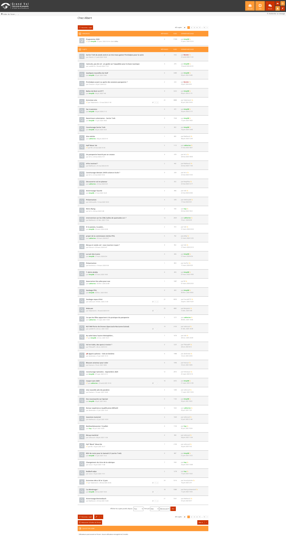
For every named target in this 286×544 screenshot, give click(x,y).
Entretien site (91, 100)
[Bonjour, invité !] (277, 8)
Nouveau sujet (86, 27)
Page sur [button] (184, 27)
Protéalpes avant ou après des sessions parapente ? (107, 82)
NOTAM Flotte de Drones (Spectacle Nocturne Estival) (107, 326)
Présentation (91, 200)
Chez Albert (85, 18)
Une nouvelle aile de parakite (97, 390)
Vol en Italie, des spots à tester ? (99, 345)
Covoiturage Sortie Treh (95, 127)
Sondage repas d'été (94, 299)
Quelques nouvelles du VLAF (97, 73)
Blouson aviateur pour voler (97, 363)
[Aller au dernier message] (189, 39)
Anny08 (93, 41)
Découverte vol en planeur (96, 182)
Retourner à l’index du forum (91, 522)
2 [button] (191, 27)
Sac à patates (91, 109)
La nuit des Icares (93, 254)
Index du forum (9, 14)
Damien (91, 392)
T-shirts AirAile (92, 272)
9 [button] (204, 27)
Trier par (147, 509)
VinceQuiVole (188, 480)
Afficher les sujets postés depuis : (121, 509)
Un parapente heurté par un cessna (100, 154)
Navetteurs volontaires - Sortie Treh (100, 118)
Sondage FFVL (91, 290)
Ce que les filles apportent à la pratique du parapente (107, 317)
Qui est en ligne (88, 528)
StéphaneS (94, 102)
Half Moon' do (91, 145)
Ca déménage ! (92, 489)
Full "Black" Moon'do (94, 444)
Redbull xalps (91, 471)
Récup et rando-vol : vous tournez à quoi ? (103, 245)
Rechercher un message (277, 13)
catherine (92, 139)
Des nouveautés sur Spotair (97, 399)
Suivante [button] (207, 27)
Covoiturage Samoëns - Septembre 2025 (102, 372)
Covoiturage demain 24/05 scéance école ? (103, 172)
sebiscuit (92, 302)
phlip (185, 236)
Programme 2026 (92, 39)
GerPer (186, 263)
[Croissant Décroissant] (165, 509)
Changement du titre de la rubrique (100, 462)
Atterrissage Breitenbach (96, 498)
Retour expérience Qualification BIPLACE (102, 408)
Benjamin (187, 308)
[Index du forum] (15, 5)
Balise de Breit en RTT (95, 91)
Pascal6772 (187, 299)
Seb (185, 191)
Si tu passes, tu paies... (95, 227)
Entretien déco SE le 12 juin (97, 480)
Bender (186, 55)
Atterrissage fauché (94, 191)
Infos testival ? (92, 163)
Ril (91, 148)
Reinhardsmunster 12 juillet (97, 426)
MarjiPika (187, 182)
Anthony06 (92, 202)
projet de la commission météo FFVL (100, 236)
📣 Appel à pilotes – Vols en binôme (100, 354)
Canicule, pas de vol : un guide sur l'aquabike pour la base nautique (113, 64)
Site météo (90, 136)
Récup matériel (92, 435)
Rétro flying (90, 209)
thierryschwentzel (190, 489)
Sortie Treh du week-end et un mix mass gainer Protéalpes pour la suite (115, 55)
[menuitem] (277, 3)
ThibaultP (92, 347)
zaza (90, 465)
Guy (185, 209)
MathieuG (187, 136)
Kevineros (92, 265)
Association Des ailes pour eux (98, 281)
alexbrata (92, 356)
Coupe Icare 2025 (93, 381)
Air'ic (90, 157)
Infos (116, 41)
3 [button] (194, 27)
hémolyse (187, 372)
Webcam (89, 308)
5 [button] (199, 27)
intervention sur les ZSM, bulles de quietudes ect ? (106, 218)
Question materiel (93, 417)
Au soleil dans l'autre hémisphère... (100, 335)
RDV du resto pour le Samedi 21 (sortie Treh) (103, 453)
